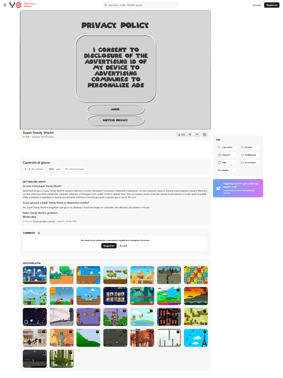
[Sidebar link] (5, 5)
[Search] (105, 5)
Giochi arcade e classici (44, 221)
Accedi (257, 5)
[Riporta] (197, 134)
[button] (29, 216)
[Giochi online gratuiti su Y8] (15, 5)
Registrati (271, 5)
